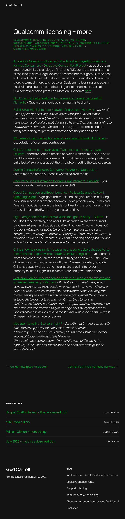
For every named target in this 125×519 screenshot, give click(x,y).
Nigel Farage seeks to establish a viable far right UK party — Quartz (58, 217)
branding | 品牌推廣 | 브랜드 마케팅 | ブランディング (37, 39)
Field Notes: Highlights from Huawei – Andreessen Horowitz (53, 109)
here (88, 91)
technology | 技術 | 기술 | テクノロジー (67, 45)
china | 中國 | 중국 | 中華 (74, 39)
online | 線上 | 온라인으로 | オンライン (30, 45)
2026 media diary (18, 422)
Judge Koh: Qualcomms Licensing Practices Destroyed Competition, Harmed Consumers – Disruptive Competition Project (60, 63)
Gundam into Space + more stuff (29, 366)
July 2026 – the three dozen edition (30, 441)
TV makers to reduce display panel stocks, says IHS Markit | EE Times (59, 138)
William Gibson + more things (26, 431)
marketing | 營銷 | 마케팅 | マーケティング (59, 42)
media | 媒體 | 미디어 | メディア (94, 42)
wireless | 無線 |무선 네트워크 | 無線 (29, 48)
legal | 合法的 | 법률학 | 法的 (26, 42)
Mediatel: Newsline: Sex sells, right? (37, 323)
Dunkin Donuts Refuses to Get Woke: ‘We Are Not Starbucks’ (54, 170)
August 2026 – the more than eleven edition (36, 412)
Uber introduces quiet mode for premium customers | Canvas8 (56, 181)
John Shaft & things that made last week (91, 366)
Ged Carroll (14, 5)
